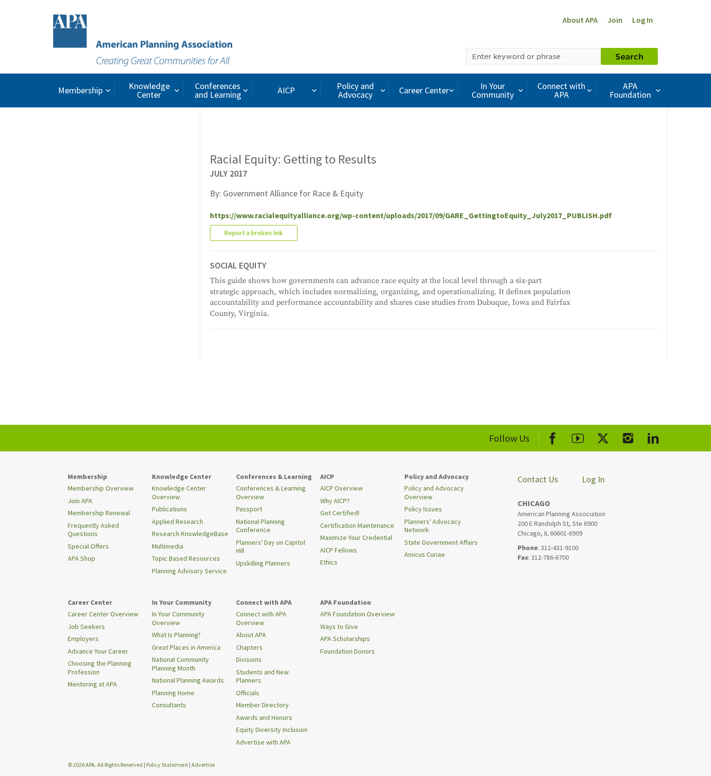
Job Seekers (86, 626)
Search (629, 56)
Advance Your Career (98, 651)
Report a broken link (253, 232)
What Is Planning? (176, 634)
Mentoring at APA (92, 684)
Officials (247, 692)
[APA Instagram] (628, 436)
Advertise (203, 764)
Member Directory (262, 705)
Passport (249, 509)
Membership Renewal (99, 512)
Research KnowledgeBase (190, 533)
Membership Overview (100, 488)
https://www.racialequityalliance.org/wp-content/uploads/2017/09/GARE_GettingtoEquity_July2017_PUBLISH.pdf (411, 215)
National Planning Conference (260, 526)
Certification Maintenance (357, 525)
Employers (83, 638)
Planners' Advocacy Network (432, 526)
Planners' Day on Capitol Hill (270, 546)
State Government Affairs (441, 542)
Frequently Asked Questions (93, 529)
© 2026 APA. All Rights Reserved (106, 764)
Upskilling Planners (263, 563)
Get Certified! (339, 512)
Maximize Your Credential (356, 537)
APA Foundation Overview (357, 614)
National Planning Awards (188, 680)
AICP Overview (341, 488)
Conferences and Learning (217, 90)
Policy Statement (167, 764)
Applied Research (177, 521)
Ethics (329, 562)
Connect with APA (561, 90)
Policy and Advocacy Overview (434, 492)
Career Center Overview (103, 614)
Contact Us (538, 479)
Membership (80, 90)
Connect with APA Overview (261, 618)
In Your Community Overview (178, 618)
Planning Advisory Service (189, 571)
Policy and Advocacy (355, 90)
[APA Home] (142, 39)
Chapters (249, 647)
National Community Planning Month (180, 663)
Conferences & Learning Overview (271, 492)
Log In (642, 20)
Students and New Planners (262, 676)
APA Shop (81, 558)
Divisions (249, 659)
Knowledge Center (149, 90)
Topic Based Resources (186, 558)
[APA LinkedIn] (653, 436)
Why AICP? (335, 500)
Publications (169, 509)
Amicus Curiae (424, 554)
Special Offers (88, 546)
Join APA (80, 500)
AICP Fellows (338, 550)
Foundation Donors (347, 651)
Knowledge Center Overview (179, 492)
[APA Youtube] (578, 436)
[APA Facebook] (552, 436)
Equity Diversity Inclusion (272, 729)
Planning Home (173, 692)
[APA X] (603, 436)
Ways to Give (339, 626)
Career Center (424, 90)
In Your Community (493, 90)
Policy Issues (423, 509)
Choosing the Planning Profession (100, 667)
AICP (286, 90)
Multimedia (167, 546)
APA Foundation (630, 90)
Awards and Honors (264, 717)
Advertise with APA (263, 742)
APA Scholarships (345, 638)
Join (614, 20)
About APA (580, 20)
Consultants (169, 705)
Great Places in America (186, 647)
